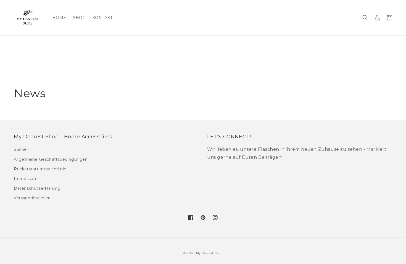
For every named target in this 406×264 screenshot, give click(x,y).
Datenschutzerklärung (37, 188)
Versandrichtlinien (32, 198)
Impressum (26, 178)
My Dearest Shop (209, 253)
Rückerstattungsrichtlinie (40, 169)
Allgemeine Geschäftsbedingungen (51, 159)
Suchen (22, 149)
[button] (365, 18)
